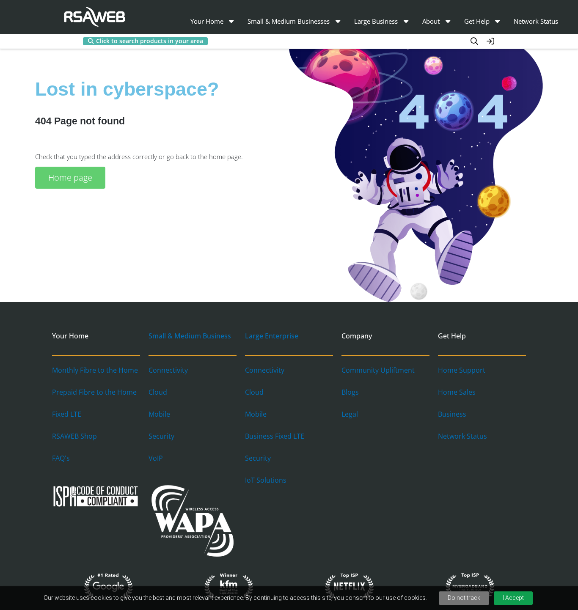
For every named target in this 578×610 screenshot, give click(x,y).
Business (452, 414)
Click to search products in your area (149, 41)
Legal (349, 414)
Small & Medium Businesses (289, 21)
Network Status (536, 21)
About (431, 21)
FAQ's (61, 458)
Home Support (461, 370)
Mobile (159, 414)
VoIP (156, 458)
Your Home (206, 21)
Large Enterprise (271, 336)
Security (161, 436)
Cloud (158, 392)
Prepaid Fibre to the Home (94, 392)
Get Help (477, 21)
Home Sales (457, 392)
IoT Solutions (265, 480)
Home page (70, 177)
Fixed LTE (66, 414)
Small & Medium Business (190, 336)
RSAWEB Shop (74, 436)
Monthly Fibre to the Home (95, 370)
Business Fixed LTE (274, 436)
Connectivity (168, 370)
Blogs (350, 392)
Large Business (376, 21)
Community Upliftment (378, 370)
